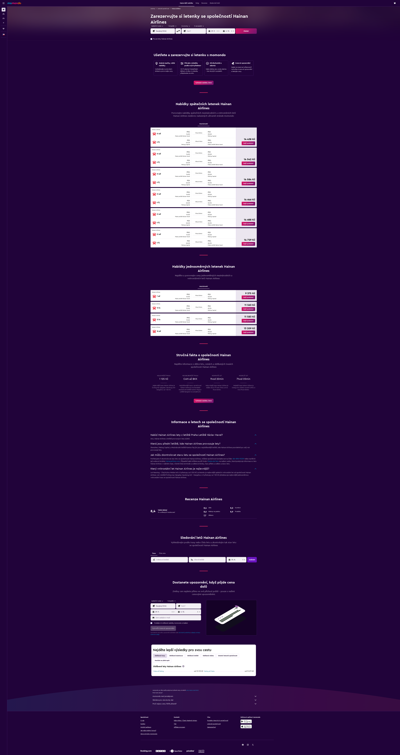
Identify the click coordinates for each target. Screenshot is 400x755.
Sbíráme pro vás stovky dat (163, 700)
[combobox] (157, 26)
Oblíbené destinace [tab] (176, 655)
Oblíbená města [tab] (208, 655)
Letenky (153, 8)
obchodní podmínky (184, 632)
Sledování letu (213, 461)
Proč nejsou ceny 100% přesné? (165, 704)
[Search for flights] (3, 10)
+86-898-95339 (238, 459)
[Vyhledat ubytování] (3, 14)
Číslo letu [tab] (162, 553)
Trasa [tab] (154, 553)
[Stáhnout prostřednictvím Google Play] (246, 721)
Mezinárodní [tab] (203, 124)
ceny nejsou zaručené (192, 690)
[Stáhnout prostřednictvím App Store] (246, 726)
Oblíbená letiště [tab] (192, 655)
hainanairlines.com (173, 461)
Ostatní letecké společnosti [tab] (227, 655)
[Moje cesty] (3, 29)
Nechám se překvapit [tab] (162, 660)
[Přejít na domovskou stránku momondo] (14, 3)
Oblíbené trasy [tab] (160, 655)
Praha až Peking (158, 671)
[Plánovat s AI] (3, 23)
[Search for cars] (3, 18)
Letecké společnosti (163, 8)
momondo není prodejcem (163, 696)
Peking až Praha (209, 671)
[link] (204, 83)
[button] (3, 3)
